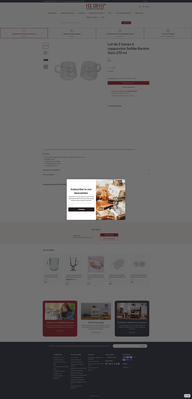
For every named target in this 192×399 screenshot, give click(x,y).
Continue (81, 209)
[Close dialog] (123, 181)
